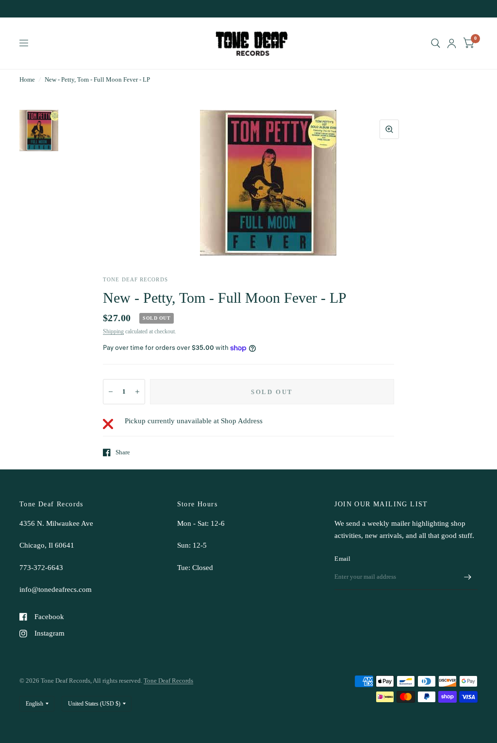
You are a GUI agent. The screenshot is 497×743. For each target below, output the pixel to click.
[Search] (436, 43)
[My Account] (452, 43)
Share (123, 452)
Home (27, 79)
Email (342, 558)
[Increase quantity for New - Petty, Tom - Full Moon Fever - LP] (137, 392)
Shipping (113, 331)
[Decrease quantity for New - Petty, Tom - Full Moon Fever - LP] (110, 392)
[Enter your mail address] (468, 577)
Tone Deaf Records (168, 680)
